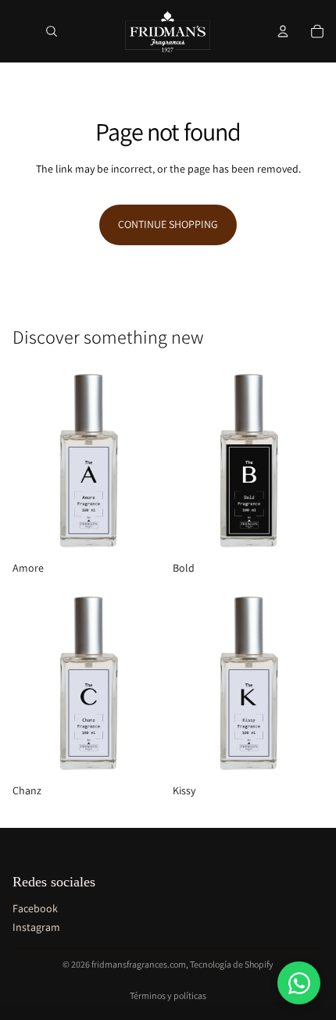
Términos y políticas (168, 995)
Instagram (36, 927)
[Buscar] (51, 31)
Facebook (35, 908)
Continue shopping (168, 224)
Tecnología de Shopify (231, 964)
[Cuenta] (283, 31)
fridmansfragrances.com (138, 964)
